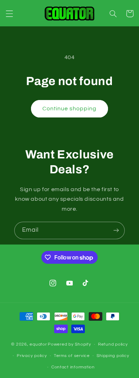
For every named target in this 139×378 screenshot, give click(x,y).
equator (38, 344)
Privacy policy (32, 356)
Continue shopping (69, 108)
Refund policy (113, 344)
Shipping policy (113, 356)
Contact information (73, 367)
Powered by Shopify (69, 344)
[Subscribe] (116, 230)
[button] (9, 13)
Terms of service (72, 356)
